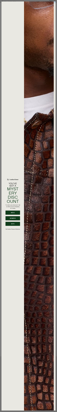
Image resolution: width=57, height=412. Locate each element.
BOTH (12, 224)
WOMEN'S (13, 218)
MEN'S (13, 212)
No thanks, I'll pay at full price (13, 229)
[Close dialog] (55, 2)
